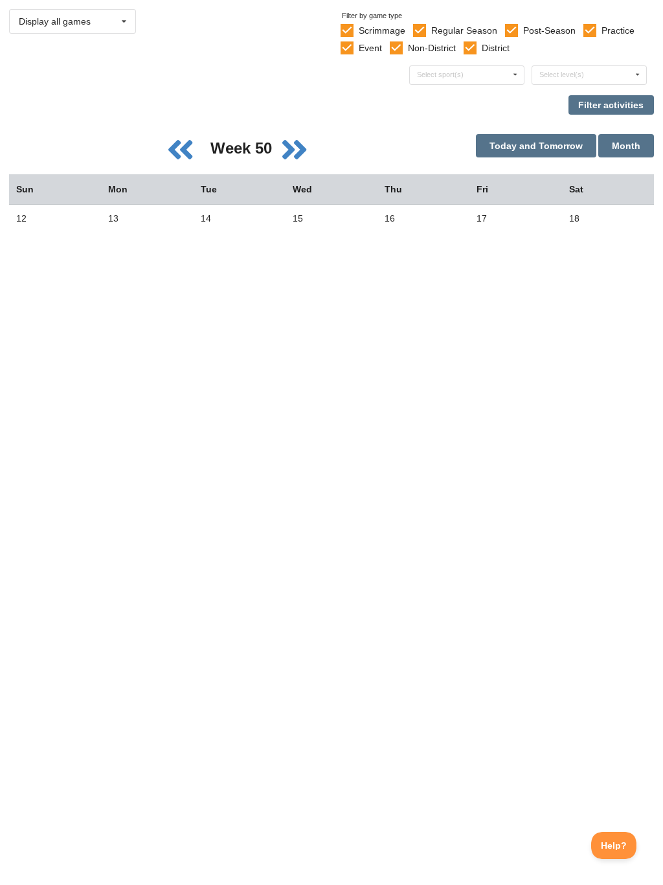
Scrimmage (382, 30)
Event (370, 48)
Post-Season (549, 30)
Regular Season (464, 30)
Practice (618, 30)
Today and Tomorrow (536, 146)
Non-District (432, 48)
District (496, 48)
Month (626, 146)
